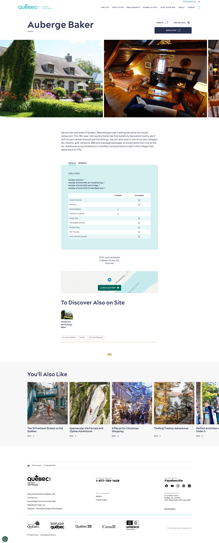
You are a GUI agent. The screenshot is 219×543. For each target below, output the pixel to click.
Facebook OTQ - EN (166, 486)
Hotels (82, 337)
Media (99, 496)
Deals (182, 7)
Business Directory (48, 535)
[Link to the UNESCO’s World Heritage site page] (132, 525)
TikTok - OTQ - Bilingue (189, 486)
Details (72, 163)
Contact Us (32, 497)
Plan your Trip (168, 7)
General (82, 163)
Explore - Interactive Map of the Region (45, 508)
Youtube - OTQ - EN (172, 486)
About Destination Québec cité (41, 494)
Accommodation (69, 337)
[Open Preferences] (5, 539)
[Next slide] (212, 403)
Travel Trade (101, 500)
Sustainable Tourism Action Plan (41, 501)
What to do (118, 7)
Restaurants (133, 7)
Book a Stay (171, 30)
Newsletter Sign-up (36, 505)
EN (199, 2)
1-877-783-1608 (107, 481)
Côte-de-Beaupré (96, 337)
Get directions (170, 509)
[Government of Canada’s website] (109, 526)
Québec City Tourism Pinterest (183, 486)
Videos (191, 7)
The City (105, 7)
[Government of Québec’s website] (83, 526)
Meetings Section (189, 2)
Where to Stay (150, 7)
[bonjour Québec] (57, 525)
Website (160, 23)
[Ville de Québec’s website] (33, 524)
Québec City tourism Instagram (178, 486)
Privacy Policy (32, 535)
